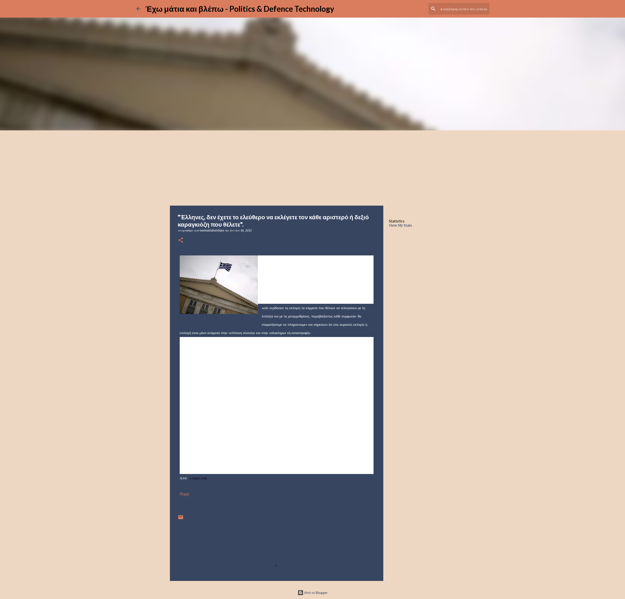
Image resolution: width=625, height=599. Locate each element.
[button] (181, 240)
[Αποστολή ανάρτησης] (181, 519)
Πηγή (184, 494)
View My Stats (400, 225)
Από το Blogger (315, 592)
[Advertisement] (312, 167)
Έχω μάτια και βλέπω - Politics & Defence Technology (239, 8)
